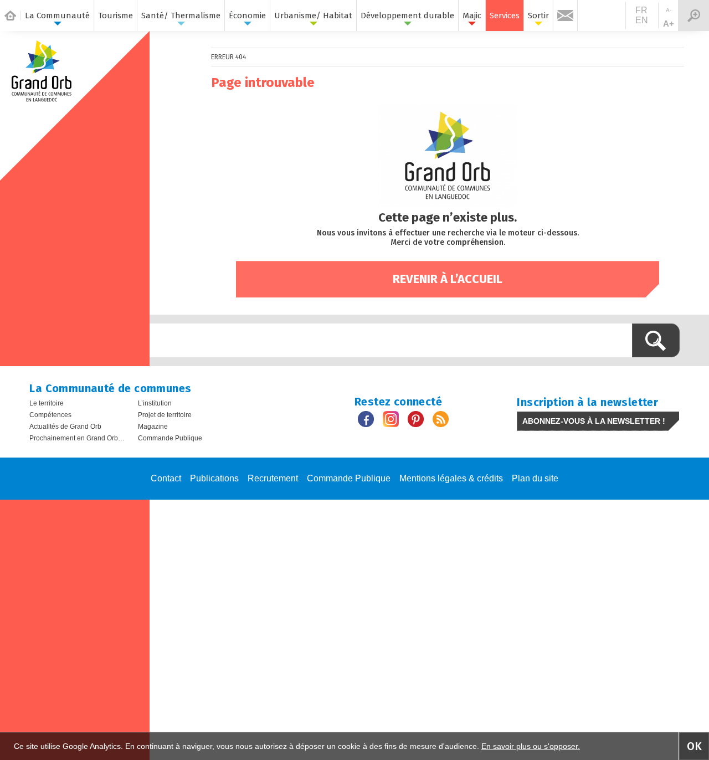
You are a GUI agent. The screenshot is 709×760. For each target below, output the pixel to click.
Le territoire (46, 403)
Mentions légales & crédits (451, 478)
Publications (214, 478)
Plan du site (535, 478)
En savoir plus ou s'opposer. (530, 746)
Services (505, 15)
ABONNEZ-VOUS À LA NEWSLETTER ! (593, 421)
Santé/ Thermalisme (180, 15)
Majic (472, 15)
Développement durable (407, 15)
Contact (166, 478)
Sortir (538, 15)
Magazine (153, 426)
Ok (694, 746)
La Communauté (57, 15)
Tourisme (115, 15)
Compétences (50, 415)
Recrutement (273, 478)
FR (641, 10)
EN (641, 20)
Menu (693, 15)
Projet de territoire (165, 415)
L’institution (155, 403)
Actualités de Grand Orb (65, 426)
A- (668, 10)
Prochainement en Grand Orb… (77, 438)
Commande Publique (170, 438)
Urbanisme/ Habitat (313, 15)
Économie (247, 15)
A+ (668, 23)
